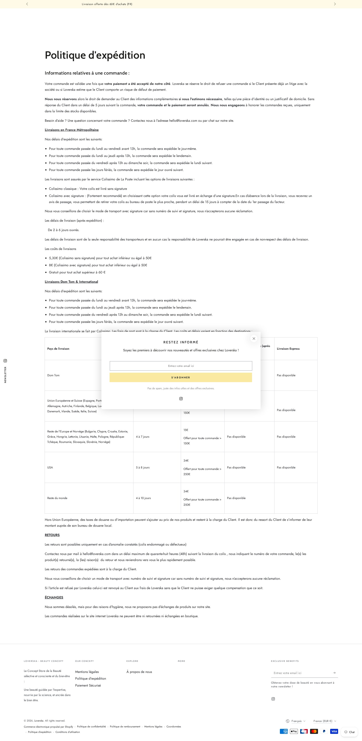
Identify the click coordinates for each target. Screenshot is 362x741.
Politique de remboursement (125, 726)
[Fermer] (254, 338)
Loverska (38, 721)
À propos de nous (139, 671)
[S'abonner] (335, 673)
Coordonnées (174, 726)
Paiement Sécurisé (88, 685)
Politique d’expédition (39, 732)
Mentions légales (87, 671)
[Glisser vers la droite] (334, 4)
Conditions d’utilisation (68, 732)
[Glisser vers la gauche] (27, 4)
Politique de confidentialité (91, 726)
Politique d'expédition (90, 678)
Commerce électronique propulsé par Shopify (48, 727)
